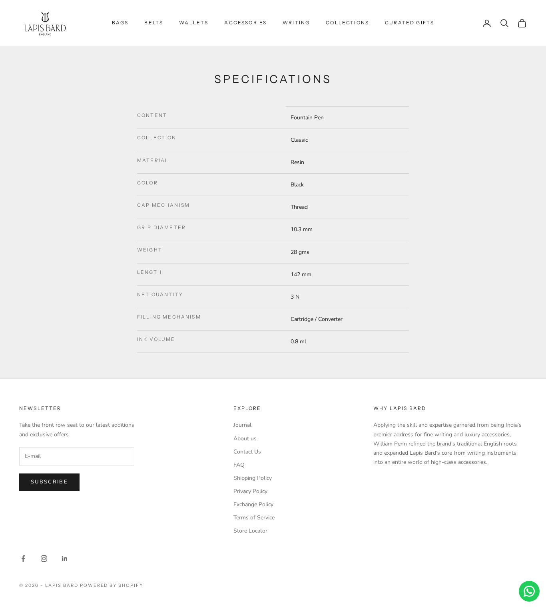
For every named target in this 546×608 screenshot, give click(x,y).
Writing (296, 23)
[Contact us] (529, 591)
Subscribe (49, 481)
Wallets (193, 23)
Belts (153, 23)
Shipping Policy (252, 478)
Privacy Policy (250, 491)
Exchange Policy (253, 504)
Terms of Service (254, 517)
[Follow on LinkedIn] (65, 558)
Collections (347, 23)
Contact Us (247, 452)
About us (245, 438)
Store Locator (250, 531)
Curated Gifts (409, 23)
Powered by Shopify (111, 585)
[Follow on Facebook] (23, 558)
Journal (242, 425)
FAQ (239, 465)
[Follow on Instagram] (44, 558)
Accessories (245, 23)
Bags (120, 23)
